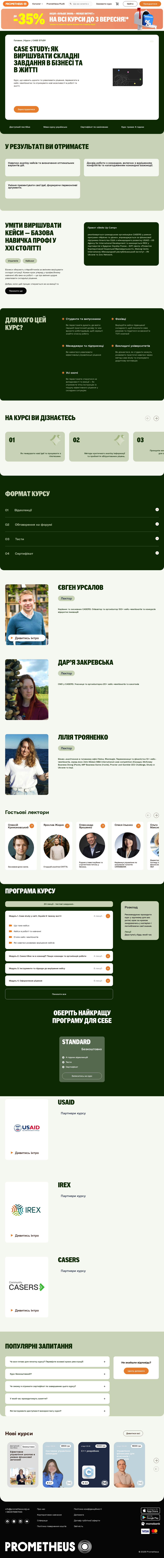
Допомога (79, 1514)
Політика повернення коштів (51, 1526)
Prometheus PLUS (56, 4)
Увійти (130, 4)
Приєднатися (150, 4)
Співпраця (42, 1520)
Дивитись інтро (27, 638)
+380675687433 (13, 1512)
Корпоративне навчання (49, 1514)
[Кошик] (117, 3)
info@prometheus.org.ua (17, 1509)
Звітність (78, 1526)
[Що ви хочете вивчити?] (80, 3)
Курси (27, 40)
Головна (18, 40)
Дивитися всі (133, 1433)
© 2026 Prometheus (149, 1551)
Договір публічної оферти (87, 1520)
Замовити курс (104, 4)
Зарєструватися (26, 109)
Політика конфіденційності (88, 1509)
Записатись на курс (82, 1076)
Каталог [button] (36, 4)
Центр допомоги (136, 1371)
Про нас (41, 1509)
